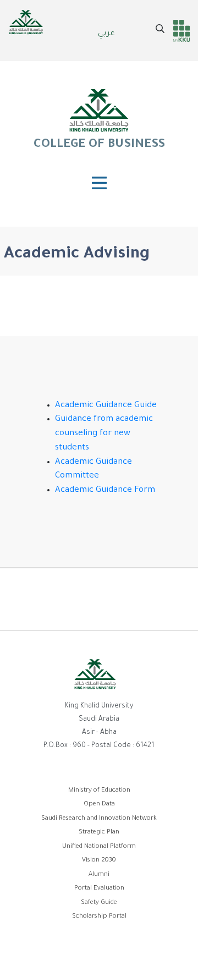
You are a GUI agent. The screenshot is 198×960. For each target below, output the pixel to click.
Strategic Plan (99, 832)
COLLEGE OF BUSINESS (99, 145)
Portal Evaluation (99, 888)
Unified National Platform (99, 847)
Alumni (99, 875)
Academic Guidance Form (106, 490)
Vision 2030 (99, 860)
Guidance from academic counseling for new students (104, 433)
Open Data (99, 804)
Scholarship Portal (99, 916)
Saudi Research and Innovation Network (99, 818)
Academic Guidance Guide (106, 405)
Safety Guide (99, 903)
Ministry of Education (99, 790)
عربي (106, 34)
